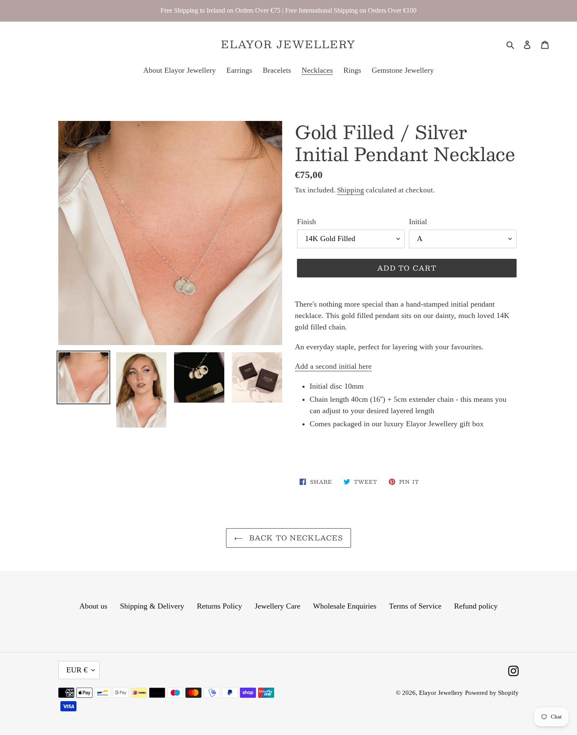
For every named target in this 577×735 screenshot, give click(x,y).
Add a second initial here (333, 366)
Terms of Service (415, 606)
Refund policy (476, 606)
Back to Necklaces (295, 537)
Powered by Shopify (492, 692)
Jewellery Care (277, 606)
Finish (306, 221)
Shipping (350, 190)
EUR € (76, 670)
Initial (418, 221)
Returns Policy (219, 606)
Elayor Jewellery (288, 44)
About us (93, 606)
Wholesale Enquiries (344, 606)
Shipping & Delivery (152, 606)
